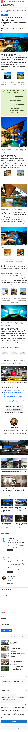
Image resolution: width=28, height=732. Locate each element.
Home (3, 10)
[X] (13, 437)
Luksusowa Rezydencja (14, 409)
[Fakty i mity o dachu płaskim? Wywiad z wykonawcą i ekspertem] (5, 655)
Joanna (10, 556)
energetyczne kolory (11, 323)
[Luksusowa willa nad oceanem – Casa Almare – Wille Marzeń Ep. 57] (7, 518)
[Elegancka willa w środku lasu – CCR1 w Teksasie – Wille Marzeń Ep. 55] (21, 518)
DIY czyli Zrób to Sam (22, 697)
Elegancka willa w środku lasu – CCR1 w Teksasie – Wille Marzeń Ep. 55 (21, 525)
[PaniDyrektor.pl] (8, 5)
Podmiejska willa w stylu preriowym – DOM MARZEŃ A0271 (14, 451)
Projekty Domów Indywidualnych (11, 446)
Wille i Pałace (5, 14)
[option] (14, 447)
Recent (4, 636)
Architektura (13, 694)
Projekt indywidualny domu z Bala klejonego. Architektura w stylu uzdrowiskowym (17, 668)
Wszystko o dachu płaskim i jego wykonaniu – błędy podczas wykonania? (18, 661)
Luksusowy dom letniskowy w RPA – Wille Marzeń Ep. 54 (21, 509)
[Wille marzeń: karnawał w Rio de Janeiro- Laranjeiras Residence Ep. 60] (7, 502)
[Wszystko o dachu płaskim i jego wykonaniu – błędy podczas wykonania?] (5, 662)
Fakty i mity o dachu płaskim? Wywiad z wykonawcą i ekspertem (17, 655)
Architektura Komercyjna (6, 697)
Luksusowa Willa (9, 412)
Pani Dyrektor (5, 28)
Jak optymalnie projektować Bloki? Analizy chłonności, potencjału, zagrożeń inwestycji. (18, 648)
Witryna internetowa (5, 624)
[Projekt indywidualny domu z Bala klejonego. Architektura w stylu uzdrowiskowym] (5, 668)
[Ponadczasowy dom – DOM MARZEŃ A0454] (5, 642)
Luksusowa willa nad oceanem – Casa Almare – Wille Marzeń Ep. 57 (7, 525)
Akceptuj (14, 721)
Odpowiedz (10, 549)
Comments (22, 636)
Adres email (4, 618)
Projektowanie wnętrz (10, 10)
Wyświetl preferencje (14, 728)
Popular (13, 636)
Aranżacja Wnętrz (5, 694)
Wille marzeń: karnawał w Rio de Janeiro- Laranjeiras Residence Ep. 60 (7, 509)
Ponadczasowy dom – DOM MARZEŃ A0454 (14, 390)
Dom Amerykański (5, 699)
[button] (26, 705)
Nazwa (3, 612)
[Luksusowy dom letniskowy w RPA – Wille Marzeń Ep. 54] (21, 502)
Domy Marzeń (17, 406)
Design (9, 406)
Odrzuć (14, 725)
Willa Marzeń (20, 412)
